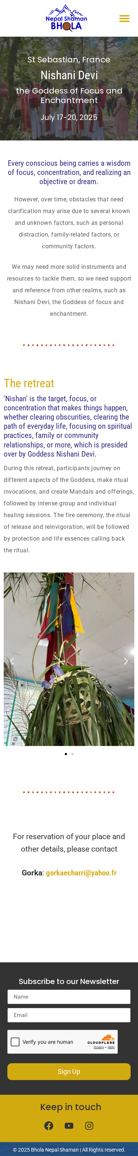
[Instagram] (89, 1125)
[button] (124, 18)
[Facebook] (49, 1125)
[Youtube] (69, 1125)
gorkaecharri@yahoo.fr (81, 872)
